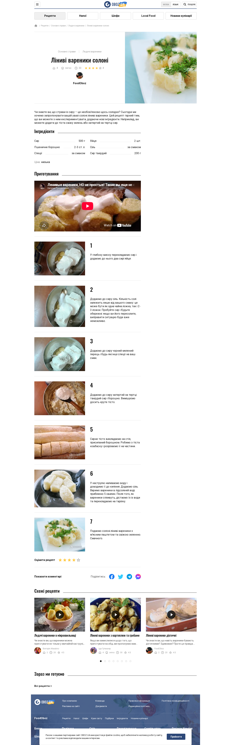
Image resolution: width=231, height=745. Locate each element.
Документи (101, 706)
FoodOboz (159, 648)
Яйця (93, 141)
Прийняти (176, 736)
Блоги (38, 728)
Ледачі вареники (76, 26)
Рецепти (50, 15)
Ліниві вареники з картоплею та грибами (115, 635)
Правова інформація (139, 701)
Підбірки (109, 718)
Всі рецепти (42, 686)
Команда (100, 701)
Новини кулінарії (181, 15)
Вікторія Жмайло (51, 648)
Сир (36, 141)
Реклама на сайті (71, 706)
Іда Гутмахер (105, 648)
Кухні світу (96, 718)
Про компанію (69, 701)
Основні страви (58, 26)
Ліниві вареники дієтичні (161, 635)
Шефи (115, 15)
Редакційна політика (139, 706)
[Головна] (36, 25)
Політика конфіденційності (175, 701)
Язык (175, 4)
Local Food (148, 15)
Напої (82, 15)
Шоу (37, 736)
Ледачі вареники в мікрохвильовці (55, 635)
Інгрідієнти (122, 718)
